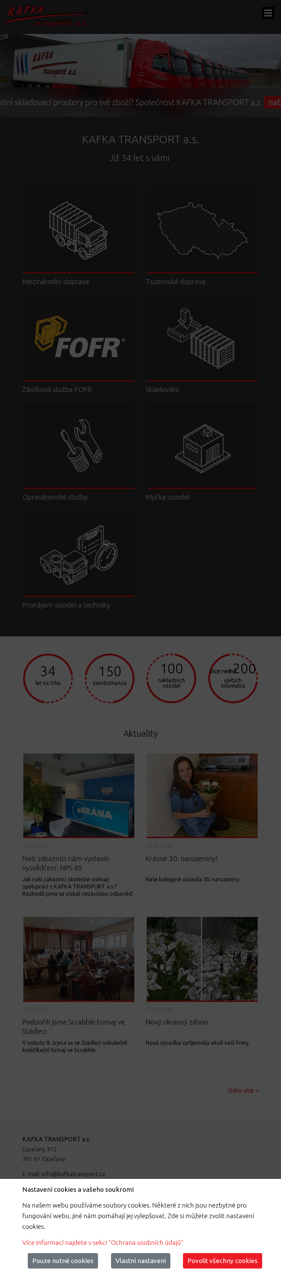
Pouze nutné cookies (63, 1260)
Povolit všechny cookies (222, 1260)
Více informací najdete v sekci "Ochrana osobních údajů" (103, 1242)
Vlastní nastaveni (140, 1260)
